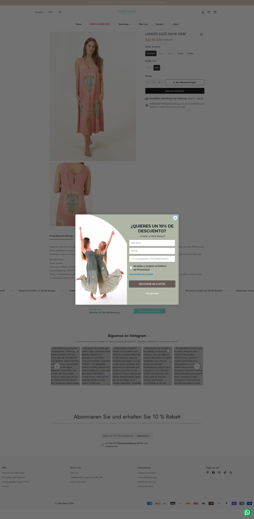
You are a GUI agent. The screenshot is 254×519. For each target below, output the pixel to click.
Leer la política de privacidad (141, 274)
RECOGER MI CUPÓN (152, 284)
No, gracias (152, 293)
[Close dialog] (175, 217)
